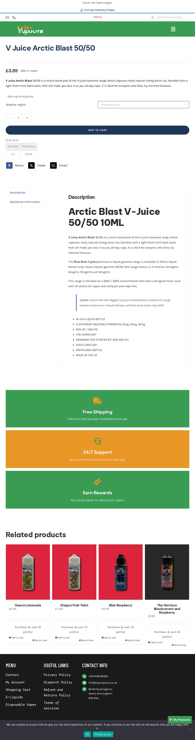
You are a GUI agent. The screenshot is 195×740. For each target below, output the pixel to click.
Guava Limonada (28, 605)
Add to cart (97, 130)
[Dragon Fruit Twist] (74, 572)
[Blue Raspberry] (121, 572)
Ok (87, 734)
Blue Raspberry (120, 605)
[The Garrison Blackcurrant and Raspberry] (167, 572)
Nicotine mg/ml (16, 104)
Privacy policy (103, 734)
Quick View (41, 640)
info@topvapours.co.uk (103, 682)
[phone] (14, 17)
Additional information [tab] (25, 202)
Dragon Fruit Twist (74, 605)
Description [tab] (17, 192)
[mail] (7, 17)
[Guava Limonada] (28, 572)
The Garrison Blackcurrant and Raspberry (167, 608)
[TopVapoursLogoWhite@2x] (30, 27)
